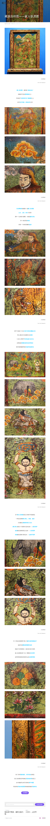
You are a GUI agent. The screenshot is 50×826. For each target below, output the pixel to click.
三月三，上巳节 (31, 812)
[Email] (43, 818)
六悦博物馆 (25, 792)
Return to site (7, 2)
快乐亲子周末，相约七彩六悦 (14, 813)
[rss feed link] (44, 818)
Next (27, 810)
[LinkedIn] (40, 818)
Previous (7, 810)
